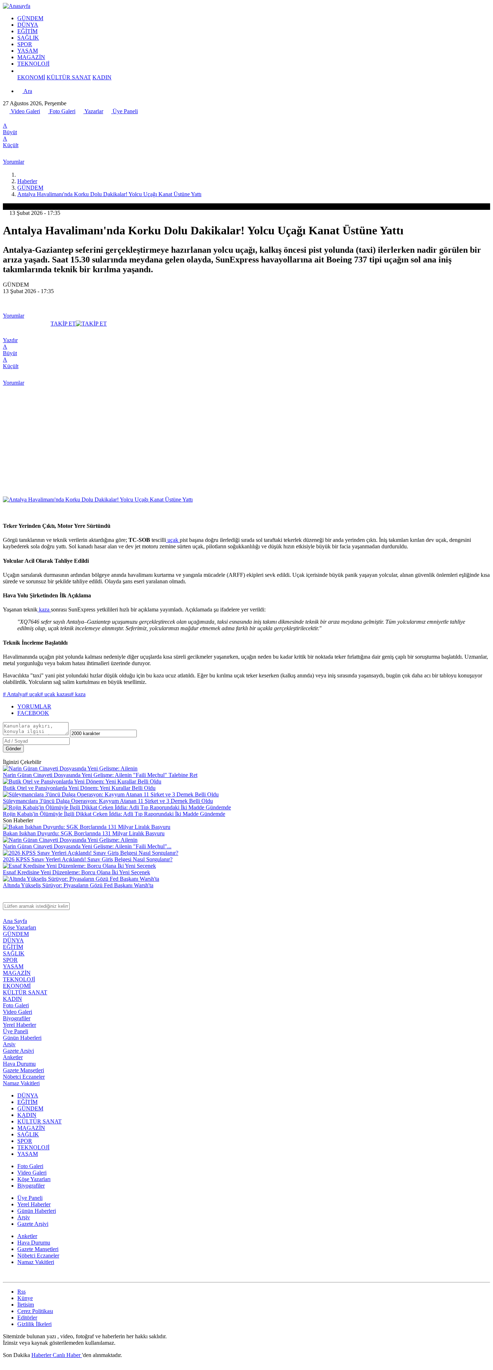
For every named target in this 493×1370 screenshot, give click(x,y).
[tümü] (20, 71)
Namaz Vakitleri (21, 1083)
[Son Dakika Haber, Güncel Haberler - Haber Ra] (16, 6)
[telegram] (30, 119)
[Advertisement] (246, 442)
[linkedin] (38, 119)
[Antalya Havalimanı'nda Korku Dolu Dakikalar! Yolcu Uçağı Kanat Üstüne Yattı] (98, 499)
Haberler (27, 181)
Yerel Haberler (19, 1025)
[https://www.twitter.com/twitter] (6, 1276)
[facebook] (7, 119)
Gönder (13, 748)
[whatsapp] (22, 119)
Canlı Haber (67, 1355)
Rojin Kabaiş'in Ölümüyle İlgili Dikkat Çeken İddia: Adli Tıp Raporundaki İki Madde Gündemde (114, 814)
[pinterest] (46, 119)
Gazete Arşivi (18, 1051)
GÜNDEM (30, 18)
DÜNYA (27, 25)
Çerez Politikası (35, 1311)
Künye (25, 1298)
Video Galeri (24, 111)
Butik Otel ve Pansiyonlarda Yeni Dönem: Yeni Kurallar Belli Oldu (79, 788)
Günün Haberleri (22, 1038)
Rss (21, 1292)
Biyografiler (16, 1018)
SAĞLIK (28, 38)
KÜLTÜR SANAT (69, 77)
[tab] (253, 706)
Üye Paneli (124, 111)
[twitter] (14, 119)
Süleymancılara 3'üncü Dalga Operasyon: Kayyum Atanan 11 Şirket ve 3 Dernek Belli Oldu (108, 801)
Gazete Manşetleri (23, 1070)
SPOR (24, 44)
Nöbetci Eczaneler (24, 1077)
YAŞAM (27, 51)
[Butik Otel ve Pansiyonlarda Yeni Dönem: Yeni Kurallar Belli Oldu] (82, 781)
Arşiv (9, 1044)
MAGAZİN (31, 57)
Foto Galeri (61, 111)
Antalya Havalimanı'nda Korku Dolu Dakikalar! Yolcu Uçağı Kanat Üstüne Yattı (109, 194)
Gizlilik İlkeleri (34, 1324)
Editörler (27, 1317)
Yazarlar (93, 111)
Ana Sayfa (15, 921)
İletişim (25, 1305)
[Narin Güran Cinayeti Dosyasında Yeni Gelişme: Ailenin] (70, 768)
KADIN (102, 77)
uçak (173, 540)
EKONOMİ (31, 77)
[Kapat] (6, 899)
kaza (44, 609)
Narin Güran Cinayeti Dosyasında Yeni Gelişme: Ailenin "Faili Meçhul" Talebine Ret (100, 775)
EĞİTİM (27, 31)
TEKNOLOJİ (33, 64)
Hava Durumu (19, 1064)
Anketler (13, 1057)
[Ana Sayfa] (20, 175)
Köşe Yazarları (19, 927)
